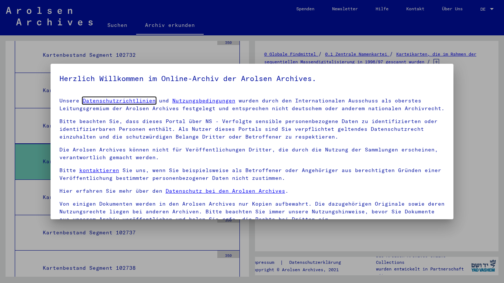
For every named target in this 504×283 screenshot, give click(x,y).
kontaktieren (99, 170)
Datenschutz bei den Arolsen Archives (225, 191)
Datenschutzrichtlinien (119, 100)
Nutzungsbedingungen (203, 100)
